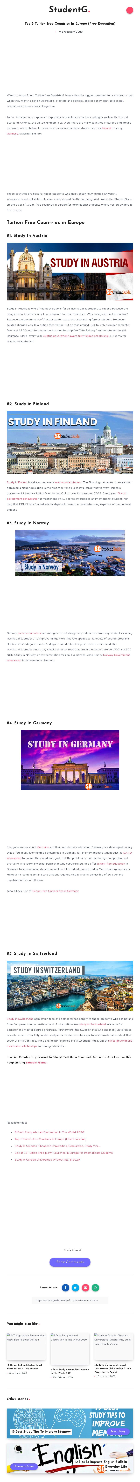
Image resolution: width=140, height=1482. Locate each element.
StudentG (68, 10)
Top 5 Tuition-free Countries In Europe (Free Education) (51, 1139)
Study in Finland (17, 482)
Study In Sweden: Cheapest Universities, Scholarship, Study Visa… (58, 1146)
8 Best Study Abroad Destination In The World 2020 (49, 1132)
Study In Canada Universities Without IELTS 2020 (47, 1160)
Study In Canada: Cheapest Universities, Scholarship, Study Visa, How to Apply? (112, 1368)
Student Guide (36, 1063)
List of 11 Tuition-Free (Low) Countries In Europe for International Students (64, 1153)
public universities (29, 633)
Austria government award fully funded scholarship (76, 336)
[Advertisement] (70, 66)
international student (68, 482)
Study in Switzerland (20, 1019)
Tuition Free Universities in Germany (55, 891)
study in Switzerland (92, 1024)
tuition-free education (111, 864)
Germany (12, 134)
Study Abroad (72, 1250)
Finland (106, 128)
